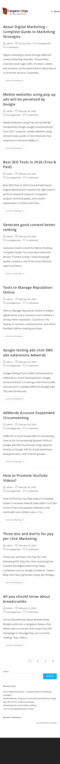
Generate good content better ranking (19, 705)
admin (9, 43)
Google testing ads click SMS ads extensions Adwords (28, 352)
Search (6, 671)
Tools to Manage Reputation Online (18, 708)
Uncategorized (43, 43)
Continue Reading (16, 81)
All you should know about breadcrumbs (26, 599)
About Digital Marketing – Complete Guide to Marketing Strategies (29, 31)
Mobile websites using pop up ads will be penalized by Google (29, 99)
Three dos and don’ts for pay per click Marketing (28, 536)
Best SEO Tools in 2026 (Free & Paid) (18, 702)
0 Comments (12, 47)
